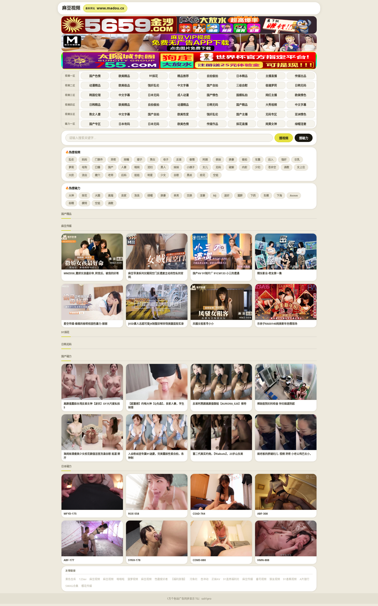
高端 (110, 195)
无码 (218, 167)
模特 (84, 203)
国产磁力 (66, 356)
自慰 (176, 175)
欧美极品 (124, 85)
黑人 (163, 167)
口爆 (97, 167)
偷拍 (244, 159)
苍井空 (272, 167)
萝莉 (71, 167)
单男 (176, 195)
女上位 (301, 167)
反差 (179, 159)
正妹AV (216, 579)
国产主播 (242, 114)
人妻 (123, 167)
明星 (150, 175)
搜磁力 (303, 138)
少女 (163, 175)
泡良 (137, 195)
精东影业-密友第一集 (269, 273)
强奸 (284, 159)
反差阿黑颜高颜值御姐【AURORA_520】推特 (219, 404)
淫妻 (202, 195)
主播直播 (271, 76)
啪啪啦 (120, 579)
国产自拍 (212, 85)
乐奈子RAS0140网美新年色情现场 (277, 324)
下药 (253, 195)
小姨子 (191, 167)
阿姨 (205, 159)
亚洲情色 (300, 114)
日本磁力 (66, 466)
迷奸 (226, 195)
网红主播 (271, 95)
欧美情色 (300, 95)
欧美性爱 (183, 114)
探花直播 (242, 124)
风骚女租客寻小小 (203, 324)
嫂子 (139, 159)
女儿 (205, 167)
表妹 (218, 159)
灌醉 (240, 195)
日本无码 (153, 95)
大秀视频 (271, 104)
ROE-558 (133, 514)
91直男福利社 (231, 579)
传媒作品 (212, 124)
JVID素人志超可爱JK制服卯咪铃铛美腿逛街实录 (156, 324)
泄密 (113, 159)
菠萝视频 (133, 579)
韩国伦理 (95, 95)
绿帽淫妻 (300, 124)
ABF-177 (69, 560)
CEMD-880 (199, 560)
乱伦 (71, 159)
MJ (214, 195)
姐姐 (137, 175)
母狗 (84, 167)
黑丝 (189, 175)
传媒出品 (300, 76)
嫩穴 (97, 175)
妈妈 (84, 159)
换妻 (231, 159)
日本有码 (124, 124)
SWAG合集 (71, 586)
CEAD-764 (199, 514)
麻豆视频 (94, 579)
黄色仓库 (70, 579)
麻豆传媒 (66, 226)
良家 (123, 195)
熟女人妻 (95, 114)
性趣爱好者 (161, 579)
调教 (286, 167)
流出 (84, 175)
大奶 (71, 175)
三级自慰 (242, 85)
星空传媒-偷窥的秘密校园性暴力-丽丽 (85, 324)
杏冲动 (204, 579)
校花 (202, 175)
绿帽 (150, 195)
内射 (244, 167)
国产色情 (95, 76)
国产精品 (242, 104)
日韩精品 (95, 104)
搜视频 (283, 138)
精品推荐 (183, 76)
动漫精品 (95, 85)
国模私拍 (242, 95)
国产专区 (95, 124)
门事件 (99, 159)
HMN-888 (263, 560)
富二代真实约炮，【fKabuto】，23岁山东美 (218, 454)
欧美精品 (124, 76)
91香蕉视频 (290, 579)
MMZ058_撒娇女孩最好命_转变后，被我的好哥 (91, 273)
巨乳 (297, 159)
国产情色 (212, 95)
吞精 (71, 203)
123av (82, 579)
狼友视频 (275, 579)
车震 (257, 159)
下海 (279, 195)
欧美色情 (183, 124)
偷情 (192, 159)
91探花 (153, 76)
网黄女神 (271, 124)
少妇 (257, 167)
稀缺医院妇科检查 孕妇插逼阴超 (276, 404)
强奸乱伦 (153, 85)
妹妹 (176, 167)
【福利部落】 (179, 579)
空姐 (215, 175)
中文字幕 (183, 85)
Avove (294, 195)
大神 (71, 195)
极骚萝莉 (271, 85)
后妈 (123, 175)
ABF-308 (262, 514)
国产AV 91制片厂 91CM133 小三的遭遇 (216, 273)
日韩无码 (300, 85)
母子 (165, 159)
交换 (189, 195)
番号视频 (261, 579)
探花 (84, 195)
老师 (110, 175)
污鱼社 (194, 579)
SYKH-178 (134, 560)
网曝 (126, 159)
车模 (266, 195)
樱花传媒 (86, 586)
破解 (231, 167)
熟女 (152, 159)
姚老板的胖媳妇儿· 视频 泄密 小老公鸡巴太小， (284, 454)
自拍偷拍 (212, 76)
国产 (110, 167)
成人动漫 (183, 95)
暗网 (137, 167)
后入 (270, 159)
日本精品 (242, 76)
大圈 (97, 195)
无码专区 (271, 114)
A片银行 (304, 579)
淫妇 (150, 167)
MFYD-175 (70, 514)
